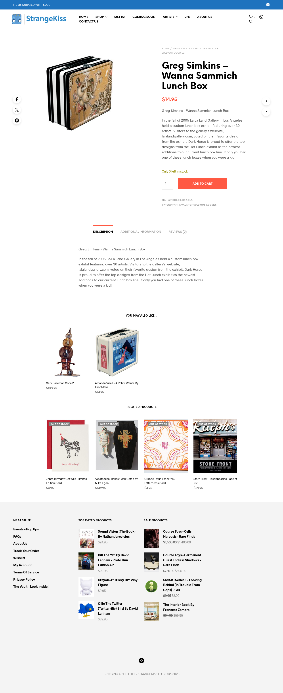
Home (83, 17)
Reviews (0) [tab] (178, 232)
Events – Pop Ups (26, 529)
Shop (100, 17)
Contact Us (88, 21)
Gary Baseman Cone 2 (60, 383)
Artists (168, 17)
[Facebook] (17, 99)
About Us (204, 17)
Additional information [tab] (140, 232)
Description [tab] (103, 232)
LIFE (187, 17)
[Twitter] (17, 109)
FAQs (17, 536)
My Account (22, 565)
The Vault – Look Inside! (30, 586)
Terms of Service (26, 572)
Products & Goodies (185, 48)
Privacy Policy (24, 579)
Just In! (119, 17)
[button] (252, 17)
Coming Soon (143, 17)
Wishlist (19, 558)
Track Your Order (26, 551)
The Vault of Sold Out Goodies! (196, 205)
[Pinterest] (17, 120)
